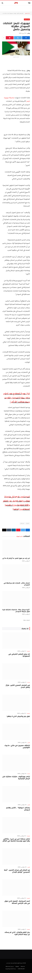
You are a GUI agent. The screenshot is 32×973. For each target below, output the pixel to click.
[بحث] (2, 3)
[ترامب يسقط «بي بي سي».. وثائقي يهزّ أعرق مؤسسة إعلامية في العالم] (16, 825)
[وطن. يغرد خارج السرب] (16, 3)
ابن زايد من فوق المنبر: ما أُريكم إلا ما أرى (16, 558)
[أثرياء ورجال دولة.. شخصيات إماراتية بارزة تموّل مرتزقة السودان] (16, 599)
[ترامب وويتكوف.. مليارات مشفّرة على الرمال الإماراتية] (16, 763)
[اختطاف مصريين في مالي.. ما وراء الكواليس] (16, 732)
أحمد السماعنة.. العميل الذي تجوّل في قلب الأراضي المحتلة (17, 902)
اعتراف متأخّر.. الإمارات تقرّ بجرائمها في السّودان (17, 584)
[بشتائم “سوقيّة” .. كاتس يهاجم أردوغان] (16, 794)
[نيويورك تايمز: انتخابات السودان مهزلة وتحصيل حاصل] (16, 48)
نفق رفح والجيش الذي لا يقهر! (18, 716)
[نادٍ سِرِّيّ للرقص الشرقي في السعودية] (16, 640)
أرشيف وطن (21, 13)
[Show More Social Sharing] (3, 37)
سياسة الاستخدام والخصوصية (10, 968)
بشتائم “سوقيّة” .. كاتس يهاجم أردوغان (18, 808)
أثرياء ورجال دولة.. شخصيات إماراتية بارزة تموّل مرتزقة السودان (16, 610)
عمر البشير (22, 523)
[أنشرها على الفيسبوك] (26, 37)
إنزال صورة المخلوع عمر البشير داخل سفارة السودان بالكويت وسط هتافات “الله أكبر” (16, 397)
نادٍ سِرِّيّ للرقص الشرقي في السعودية (19, 655)
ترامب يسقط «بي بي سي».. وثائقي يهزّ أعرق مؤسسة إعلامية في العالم (16, 839)
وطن (28, 33)
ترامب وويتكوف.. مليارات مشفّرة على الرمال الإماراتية (16, 777)
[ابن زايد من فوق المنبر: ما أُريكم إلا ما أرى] (16, 548)
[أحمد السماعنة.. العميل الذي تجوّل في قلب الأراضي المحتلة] (16, 887)
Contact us (23, 966)
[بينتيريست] (10, 37)
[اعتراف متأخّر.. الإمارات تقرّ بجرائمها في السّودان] (16, 572)
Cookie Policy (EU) (21, 968)
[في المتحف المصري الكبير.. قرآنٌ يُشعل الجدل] (16, 671)
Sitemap (17, 966)
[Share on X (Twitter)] (18, 37)
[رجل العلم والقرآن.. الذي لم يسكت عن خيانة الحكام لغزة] (16, 919)
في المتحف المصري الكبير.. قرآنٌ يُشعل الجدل (18, 686)
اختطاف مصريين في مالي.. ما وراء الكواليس (17, 746)
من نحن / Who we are (10, 966)
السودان (27, 523)
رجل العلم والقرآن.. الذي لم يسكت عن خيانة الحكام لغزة (17, 933)
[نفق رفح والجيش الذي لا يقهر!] (16, 703)
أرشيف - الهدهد (16, 13)
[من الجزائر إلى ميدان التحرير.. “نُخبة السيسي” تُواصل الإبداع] (16, 856)
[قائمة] (29, 3)
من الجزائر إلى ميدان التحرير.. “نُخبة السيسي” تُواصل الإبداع (17, 871)
